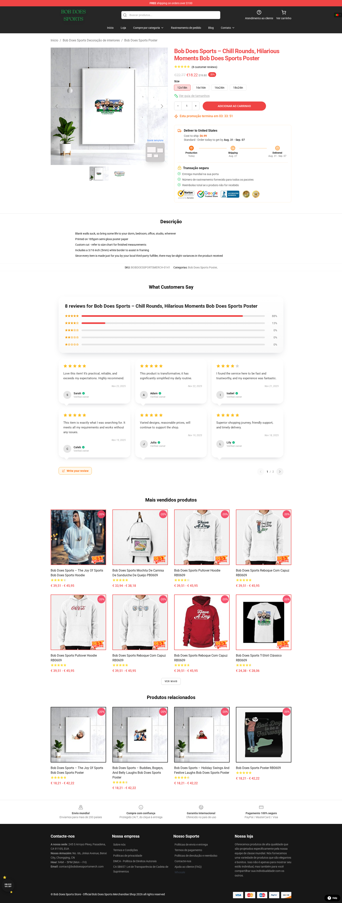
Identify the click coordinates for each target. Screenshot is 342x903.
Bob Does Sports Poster (140, 40)
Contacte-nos (183, 861)
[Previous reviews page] (260, 471)
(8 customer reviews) (204, 67)
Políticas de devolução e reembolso (196, 855)
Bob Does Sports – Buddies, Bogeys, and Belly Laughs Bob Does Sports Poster (137, 772)
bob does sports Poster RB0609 (258, 768)
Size (177, 81)
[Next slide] (162, 106)
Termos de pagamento (188, 850)
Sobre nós (119, 844)
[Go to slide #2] (119, 174)
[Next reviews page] (279, 471)
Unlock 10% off (8, 885)
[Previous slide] (57, 106)
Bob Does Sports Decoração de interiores (91, 40)
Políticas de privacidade (127, 855)
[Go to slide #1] (98, 174)
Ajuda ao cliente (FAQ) (188, 866)
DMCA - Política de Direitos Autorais (135, 861)
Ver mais (171, 681)
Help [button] (334, 898)
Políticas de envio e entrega (191, 844)
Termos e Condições (125, 850)
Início (54, 40)
